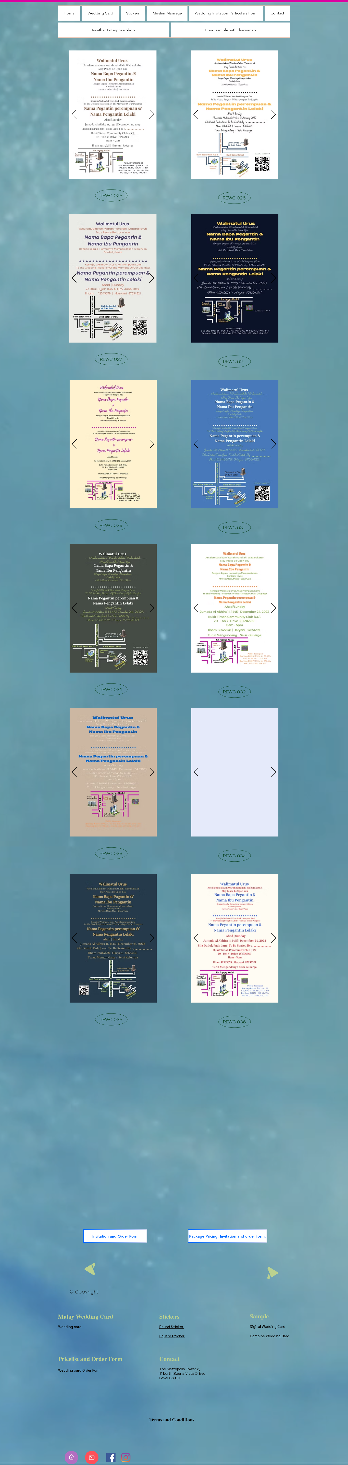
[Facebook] (111, 1457)
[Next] (151, 115)
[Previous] (74, 115)
